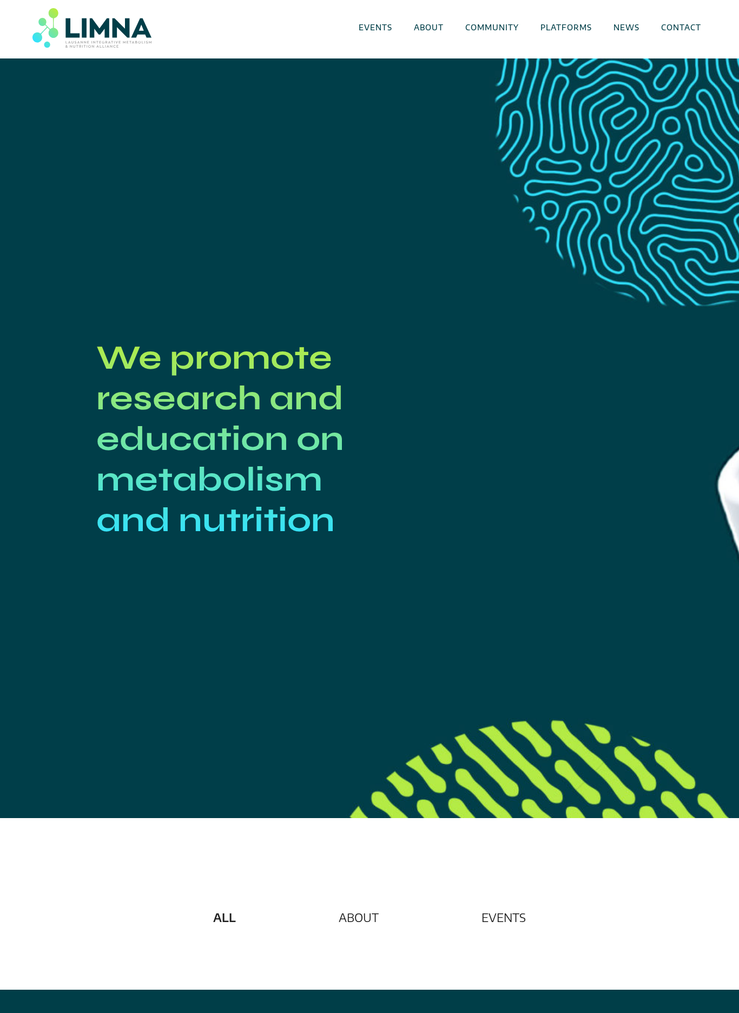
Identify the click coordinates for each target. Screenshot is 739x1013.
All (224, 917)
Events (375, 27)
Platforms (566, 27)
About (429, 27)
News (626, 27)
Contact (681, 27)
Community (492, 27)
